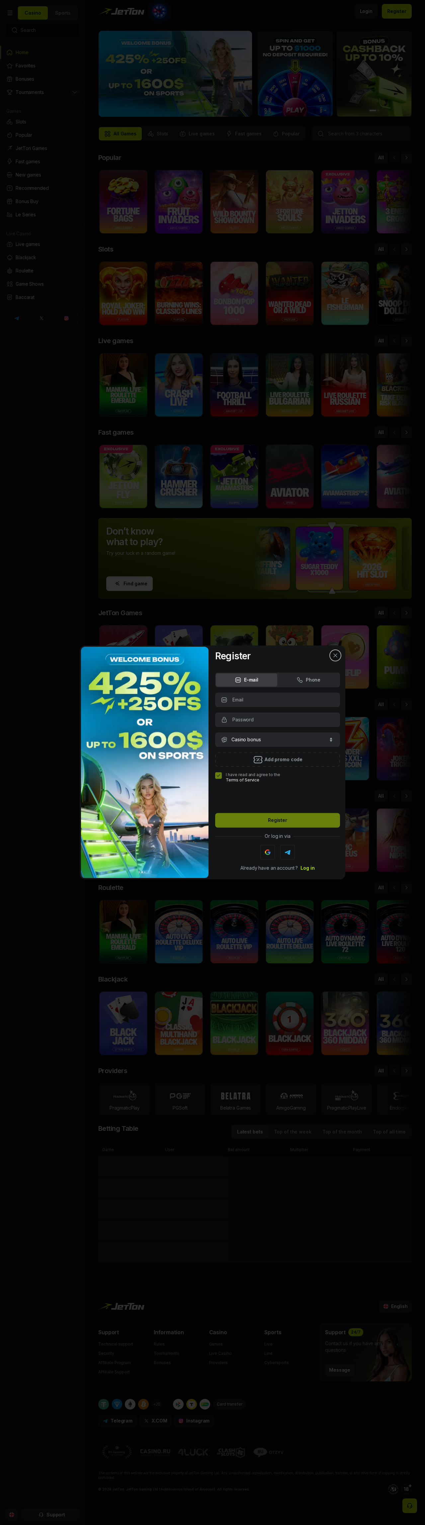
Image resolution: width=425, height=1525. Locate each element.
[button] (277, 739)
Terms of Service (242, 779)
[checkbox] (218, 775)
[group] (246, 680)
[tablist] (277, 680)
